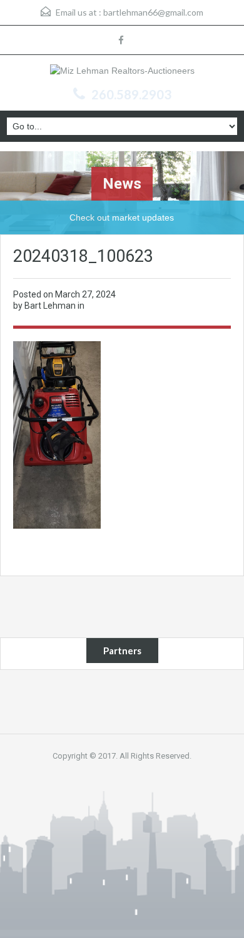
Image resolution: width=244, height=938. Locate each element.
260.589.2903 (131, 94)
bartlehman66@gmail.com (153, 12)
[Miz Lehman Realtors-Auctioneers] (122, 72)
